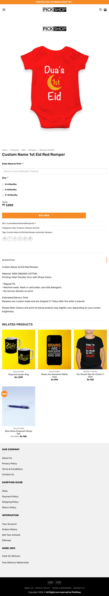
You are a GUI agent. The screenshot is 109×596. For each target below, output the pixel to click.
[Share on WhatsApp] (4, 238)
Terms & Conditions (12, 469)
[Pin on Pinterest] (25, 238)
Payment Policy (10, 496)
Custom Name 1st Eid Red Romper (21, 232)
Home (5, 150)
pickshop (40, 232)
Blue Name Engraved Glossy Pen (18, 432)
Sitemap (6, 540)
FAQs (5, 491)
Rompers (32, 150)
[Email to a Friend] (20, 238)
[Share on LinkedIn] (30, 238)
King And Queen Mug (19, 374)
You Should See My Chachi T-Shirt (90, 375)
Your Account (9, 524)
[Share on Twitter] (15, 238)
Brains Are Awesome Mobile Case (54, 375)
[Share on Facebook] (10, 238)
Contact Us (8, 474)
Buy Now (44, 215)
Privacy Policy (9, 463)
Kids (23, 150)
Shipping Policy (10, 502)
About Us (7, 458)
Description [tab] (8, 260)
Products (15, 150)
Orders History (9, 529)
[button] (4, 9)
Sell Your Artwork (11, 535)
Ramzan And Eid (47, 150)
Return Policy (9, 507)
